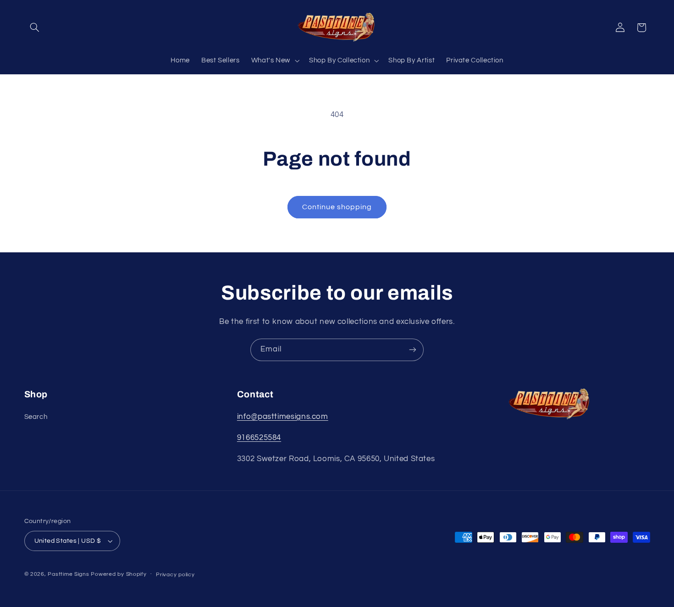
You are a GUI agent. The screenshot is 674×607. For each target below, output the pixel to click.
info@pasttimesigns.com (282, 416)
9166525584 (259, 438)
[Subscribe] (412, 350)
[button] (34, 27)
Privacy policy (175, 574)
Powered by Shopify (118, 574)
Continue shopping (337, 207)
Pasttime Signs (68, 574)
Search (36, 416)
